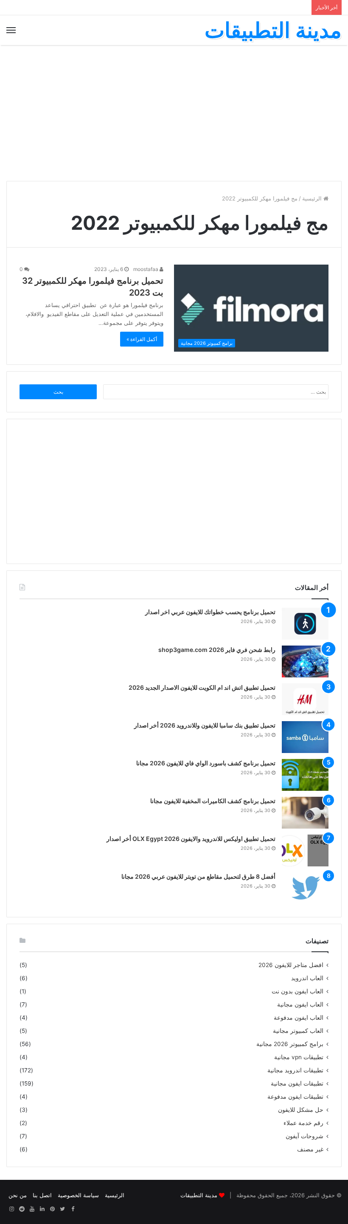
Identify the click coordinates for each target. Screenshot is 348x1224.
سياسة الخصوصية (78, 1195)
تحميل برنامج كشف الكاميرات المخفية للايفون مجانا (212, 800)
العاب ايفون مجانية (300, 1004)
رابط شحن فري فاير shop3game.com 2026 (216, 649)
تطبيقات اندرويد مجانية (295, 1070)
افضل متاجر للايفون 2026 (290, 965)
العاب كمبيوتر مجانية (298, 1030)
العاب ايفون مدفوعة (298, 1017)
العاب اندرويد (307, 978)
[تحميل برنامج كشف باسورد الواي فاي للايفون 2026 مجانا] (305, 775)
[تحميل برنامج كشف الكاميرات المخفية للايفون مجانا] (305, 813)
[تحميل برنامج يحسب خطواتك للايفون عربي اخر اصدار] (305, 624)
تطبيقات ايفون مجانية (297, 1083)
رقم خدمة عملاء (303, 1123)
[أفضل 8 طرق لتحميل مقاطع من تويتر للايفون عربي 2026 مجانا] (305, 888)
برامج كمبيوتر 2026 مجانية (289, 1044)
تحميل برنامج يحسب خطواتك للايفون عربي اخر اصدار (210, 611)
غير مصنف (310, 1149)
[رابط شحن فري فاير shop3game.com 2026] (305, 661)
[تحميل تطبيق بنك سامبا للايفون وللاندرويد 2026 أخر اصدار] (305, 737)
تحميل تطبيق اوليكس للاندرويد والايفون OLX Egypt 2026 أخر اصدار (191, 838)
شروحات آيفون (304, 1136)
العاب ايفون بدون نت (297, 991)
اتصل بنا (42, 1195)
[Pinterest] (52, 1209)
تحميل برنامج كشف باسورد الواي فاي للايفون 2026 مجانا (205, 763)
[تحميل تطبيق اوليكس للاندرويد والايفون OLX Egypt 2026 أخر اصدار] (305, 850)
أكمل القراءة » (141, 339)
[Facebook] (72, 1209)
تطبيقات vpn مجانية (298, 1057)
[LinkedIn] (42, 1209)
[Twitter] (62, 1209)
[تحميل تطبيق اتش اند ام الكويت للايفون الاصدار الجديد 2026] (305, 699)
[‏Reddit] (22, 1209)
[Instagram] (11, 1209)
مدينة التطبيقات (198, 1195)
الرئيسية (312, 198)
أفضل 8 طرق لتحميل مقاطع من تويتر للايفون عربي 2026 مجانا (198, 876)
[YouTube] (32, 1209)
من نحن (17, 1195)
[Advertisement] (174, 113)
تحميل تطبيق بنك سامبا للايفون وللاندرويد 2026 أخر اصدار (204, 725)
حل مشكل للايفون (300, 1109)
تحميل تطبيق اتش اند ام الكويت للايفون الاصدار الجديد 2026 (202, 687)
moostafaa (146, 269)
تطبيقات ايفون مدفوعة (295, 1096)
